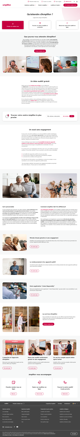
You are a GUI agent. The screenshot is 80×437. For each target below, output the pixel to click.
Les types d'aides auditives (7, 414)
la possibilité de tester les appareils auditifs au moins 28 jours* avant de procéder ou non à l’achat (38, 142)
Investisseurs (67, 403)
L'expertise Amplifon (50, 403)
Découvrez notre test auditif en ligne (67, 26)
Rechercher (65, 394)
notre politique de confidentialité (18, 435)
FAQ (22, 422)
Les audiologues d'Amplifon (47, 209)
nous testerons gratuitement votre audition (34, 91)
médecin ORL (33, 100)
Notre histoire (24, 416)
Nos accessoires (5, 416)
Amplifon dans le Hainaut (65, 411)
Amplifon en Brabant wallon (65, 422)
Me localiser (66, 116)
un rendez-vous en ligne (35, 85)
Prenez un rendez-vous (13, 26)
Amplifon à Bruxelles (64, 419)
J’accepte (74, 433)
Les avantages (5, 411)
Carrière (60, 403)
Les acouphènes (44, 416)
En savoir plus (34, 246)
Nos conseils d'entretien (7, 419)
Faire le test (39, 394)
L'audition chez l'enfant (45, 411)
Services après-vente (26, 419)
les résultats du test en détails (51, 93)
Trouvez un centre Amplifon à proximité (40, 26)
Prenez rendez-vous (40, 51)
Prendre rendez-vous (45, 419)
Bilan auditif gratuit (25, 411)
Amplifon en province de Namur (66, 416)
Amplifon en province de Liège (66, 414)
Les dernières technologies (7, 422)
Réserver (14, 394)
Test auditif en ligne (44, 422)
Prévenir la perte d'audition (46, 414)
